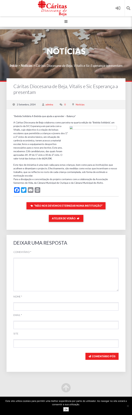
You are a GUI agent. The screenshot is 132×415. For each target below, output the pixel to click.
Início (14, 65)
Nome (17, 296)
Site (15, 333)
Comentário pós (104, 356)
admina (49, 104)
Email (17, 315)
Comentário (22, 252)
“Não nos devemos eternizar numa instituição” (68, 205)
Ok (66, 409)
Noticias (26, 65)
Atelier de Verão (64, 218)
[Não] (127, 406)
